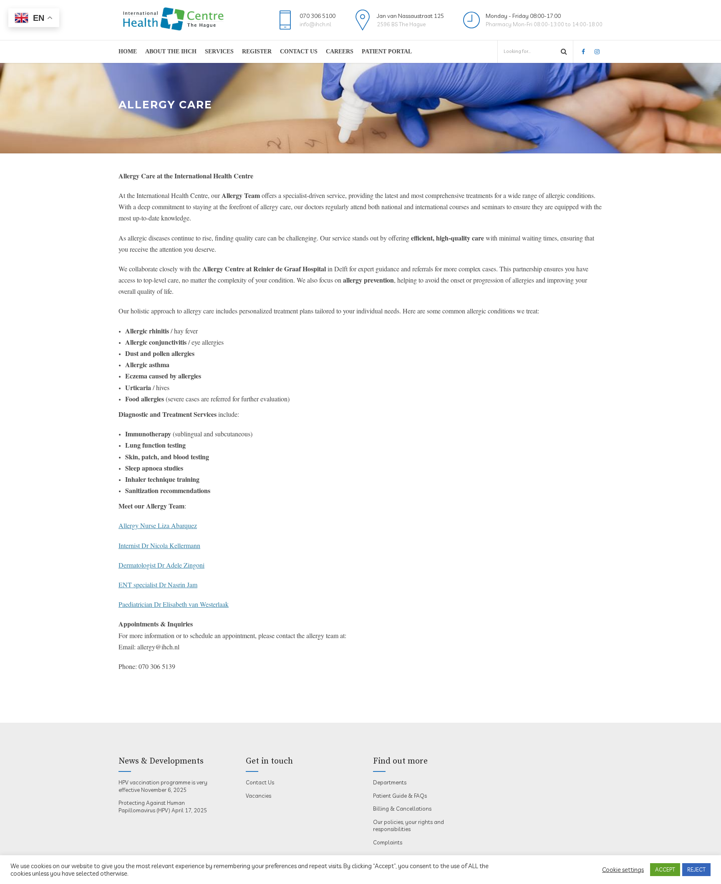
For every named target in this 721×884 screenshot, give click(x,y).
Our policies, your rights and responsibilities (408, 826)
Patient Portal (387, 51)
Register (257, 51)
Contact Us (299, 51)
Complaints (387, 842)
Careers (339, 51)
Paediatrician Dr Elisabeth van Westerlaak (173, 604)
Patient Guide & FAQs (400, 795)
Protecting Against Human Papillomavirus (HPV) (151, 806)
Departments (389, 782)
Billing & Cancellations (402, 808)
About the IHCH (171, 51)
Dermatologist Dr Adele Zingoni (161, 565)
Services (219, 51)
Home (127, 51)
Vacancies (258, 795)
